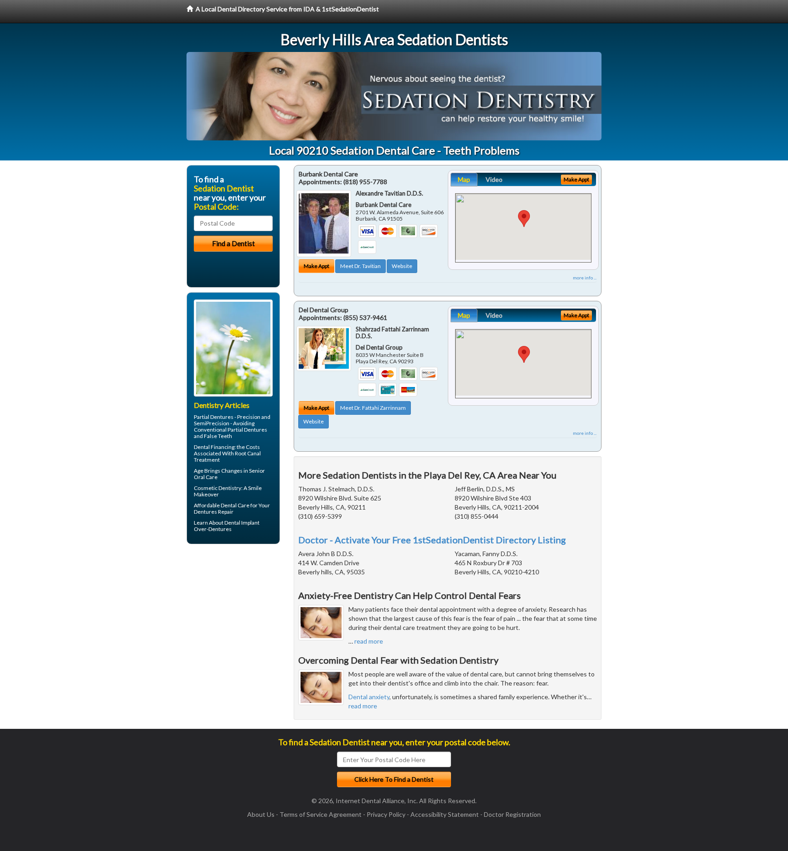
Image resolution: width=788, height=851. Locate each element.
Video (494, 179)
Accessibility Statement (444, 814)
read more (368, 641)
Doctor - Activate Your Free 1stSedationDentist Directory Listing (432, 539)
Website (402, 266)
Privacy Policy (386, 814)
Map (464, 179)
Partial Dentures (213, 416)
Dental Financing (214, 447)
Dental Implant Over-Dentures (226, 525)
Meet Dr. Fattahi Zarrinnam (373, 407)
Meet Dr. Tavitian (360, 266)
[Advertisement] (233, 621)
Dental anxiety (368, 697)
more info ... (584, 277)
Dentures (205, 511)
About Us (261, 814)
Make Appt (316, 266)
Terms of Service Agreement (321, 814)
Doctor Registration (512, 814)
